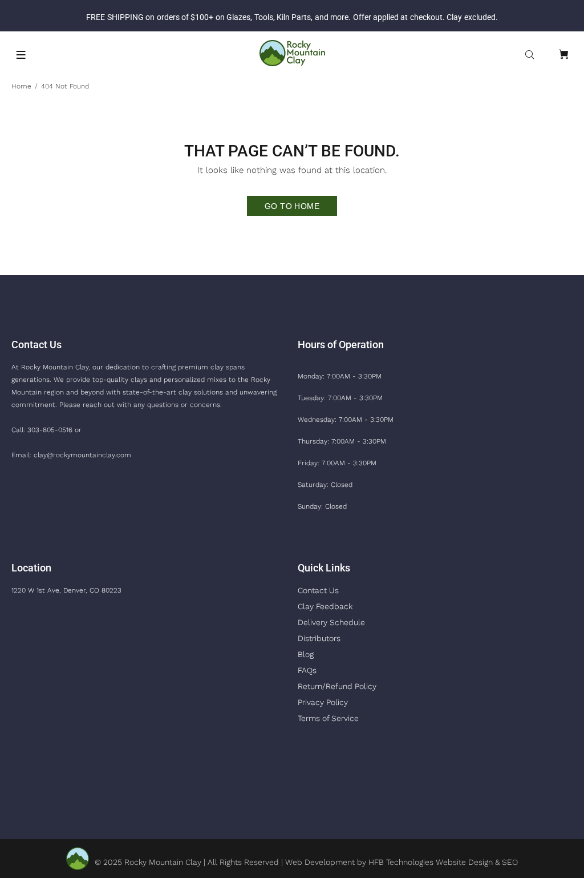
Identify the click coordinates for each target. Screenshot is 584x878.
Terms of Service (328, 718)
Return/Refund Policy (337, 686)
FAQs (307, 670)
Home (21, 86)
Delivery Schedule (331, 622)
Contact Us (318, 590)
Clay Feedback (325, 606)
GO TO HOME (292, 206)
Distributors (319, 638)
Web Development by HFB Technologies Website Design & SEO (401, 862)
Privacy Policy (323, 702)
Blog (306, 654)
